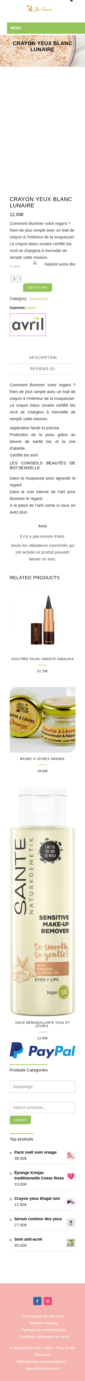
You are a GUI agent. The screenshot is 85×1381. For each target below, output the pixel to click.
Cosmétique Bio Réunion (42, 1316)
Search (20, 1120)
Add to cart (38, 287)
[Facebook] (37, 1301)
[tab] (43, 358)
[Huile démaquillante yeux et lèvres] (42, 901)
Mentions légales (43, 1323)
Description (43, 358)
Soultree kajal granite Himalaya (42, 659)
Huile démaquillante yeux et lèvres (42, 1024)
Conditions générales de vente (43, 1337)
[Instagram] (48, 1301)
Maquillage (38, 298)
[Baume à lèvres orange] (42, 720)
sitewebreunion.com (42, 1368)
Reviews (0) (42, 369)
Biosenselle (24, 1348)
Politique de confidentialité (44, 1330)
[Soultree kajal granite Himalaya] (42, 620)
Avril (31, 307)
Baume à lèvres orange (42, 759)
